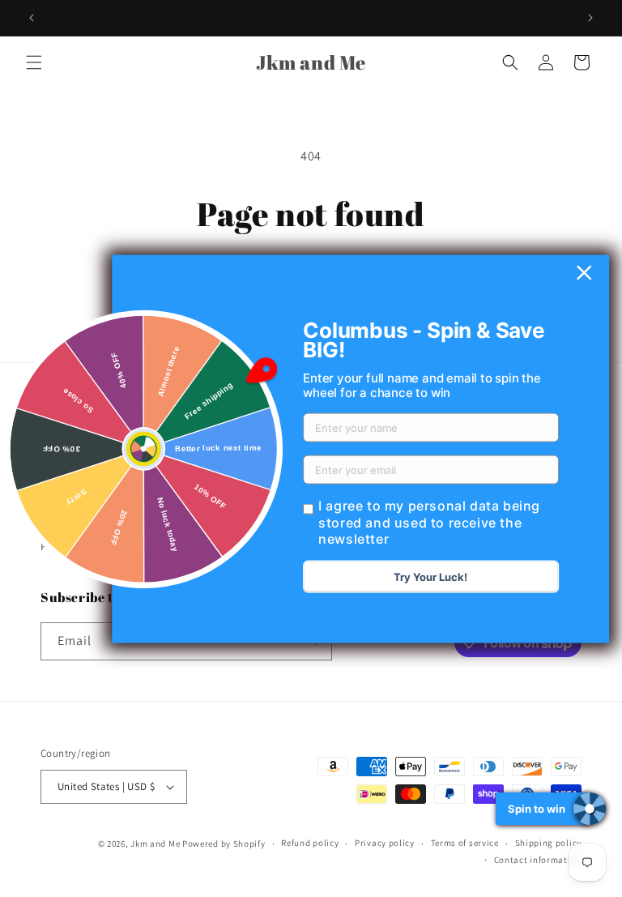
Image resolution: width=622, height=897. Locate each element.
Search (58, 436)
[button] (34, 62)
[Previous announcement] (31, 18)
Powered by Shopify (224, 843)
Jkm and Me (156, 843)
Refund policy (76, 509)
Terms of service (465, 842)
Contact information (538, 859)
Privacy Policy (75, 546)
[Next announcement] (590, 18)
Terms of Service (83, 473)
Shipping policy (548, 842)
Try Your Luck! (430, 576)
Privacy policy (385, 842)
